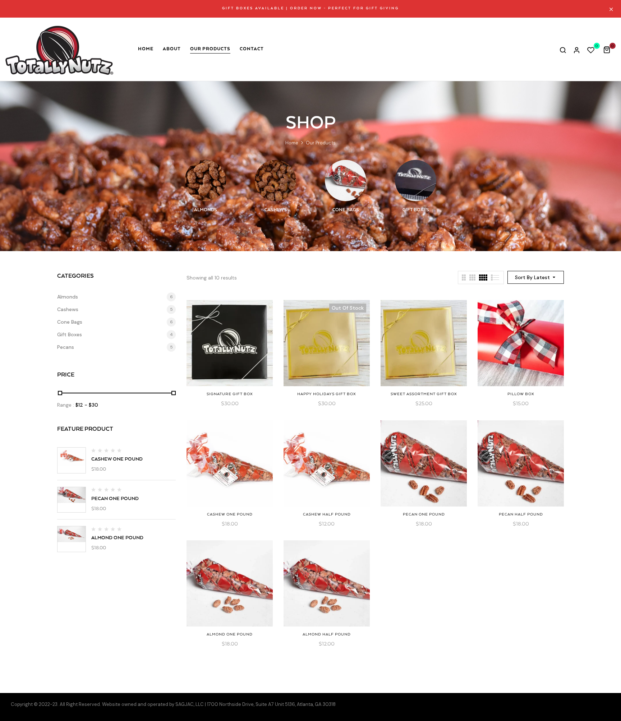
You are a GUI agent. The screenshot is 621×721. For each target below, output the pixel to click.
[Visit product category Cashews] (275, 180)
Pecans (65, 347)
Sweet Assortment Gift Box (424, 394)
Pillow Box (520, 394)
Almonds (205, 210)
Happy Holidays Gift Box (326, 394)
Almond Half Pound (327, 634)
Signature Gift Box (230, 394)
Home (291, 143)
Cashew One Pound (117, 459)
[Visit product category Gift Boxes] (415, 180)
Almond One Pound (117, 538)
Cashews (275, 210)
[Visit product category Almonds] (205, 180)
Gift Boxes (415, 210)
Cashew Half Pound (327, 514)
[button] (609, 49)
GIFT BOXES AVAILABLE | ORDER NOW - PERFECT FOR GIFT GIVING (310, 8)
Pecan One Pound (115, 499)
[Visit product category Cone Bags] (345, 180)
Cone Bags (345, 210)
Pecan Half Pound (521, 514)
